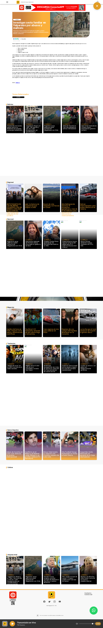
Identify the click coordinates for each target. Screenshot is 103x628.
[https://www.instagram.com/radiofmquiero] (55, 602)
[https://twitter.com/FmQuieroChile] (49, 602)
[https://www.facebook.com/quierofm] (44, 602)
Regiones (17, 19)
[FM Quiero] (7, 2)
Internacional (10, 239)
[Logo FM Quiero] (18, 2)
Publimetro (18, 82)
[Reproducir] (97, 6)
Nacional (29, 239)
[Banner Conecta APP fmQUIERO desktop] (52, 7)
